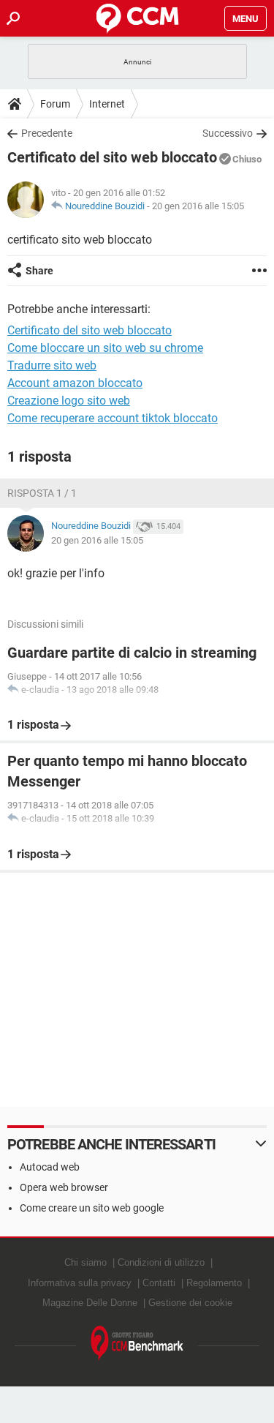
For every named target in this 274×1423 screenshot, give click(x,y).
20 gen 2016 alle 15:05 (198, 205)
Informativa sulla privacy (80, 1282)
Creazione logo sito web (68, 401)
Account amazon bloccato (74, 383)
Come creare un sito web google (92, 1208)
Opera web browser (64, 1187)
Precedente (46, 133)
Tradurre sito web (51, 365)
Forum (55, 104)
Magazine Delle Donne (89, 1302)
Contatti (158, 1282)
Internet (107, 104)
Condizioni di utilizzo (161, 1262)
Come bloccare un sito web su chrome (105, 348)
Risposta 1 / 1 (42, 493)
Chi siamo (85, 1262)
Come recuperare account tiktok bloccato (112, 418)
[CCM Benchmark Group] (137, 1344)
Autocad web (50, 1167)
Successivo (227, 133)
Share (39, 271)
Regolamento (214, 1282)
